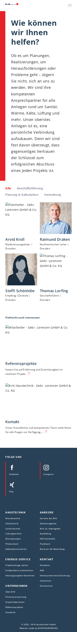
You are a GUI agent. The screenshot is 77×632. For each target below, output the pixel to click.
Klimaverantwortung (15, 596)
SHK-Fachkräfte (47, 538)
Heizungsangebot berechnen (19, 575)
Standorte (10, 612)
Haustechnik (15, 512)
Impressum (45, 580)
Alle (8, 188)
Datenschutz (46, 585)
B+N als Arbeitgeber (50, 528)
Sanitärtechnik (12, 528)
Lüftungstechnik (13, 533)
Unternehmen (16, 586)
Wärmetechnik (12, 518)
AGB (42, 570)
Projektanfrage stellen (16, 565)
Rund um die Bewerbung (52, 549)
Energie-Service (18, 559)
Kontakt (12, 421)
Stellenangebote (48, 523)
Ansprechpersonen (14, 602)
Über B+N (10, 591)
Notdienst (45, 565)
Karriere (47, 512)
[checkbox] (30, 188)
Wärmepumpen (13, 538)
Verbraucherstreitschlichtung (55, 575)
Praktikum (45, 543)
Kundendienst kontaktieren (19, 570)
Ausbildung (45, 533)
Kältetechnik (11, 523)
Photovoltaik (11, 543)
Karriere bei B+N (48, 518)
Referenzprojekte (21, 363)
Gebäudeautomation (15, 549)
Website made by (39, 628)
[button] (7, 624)
